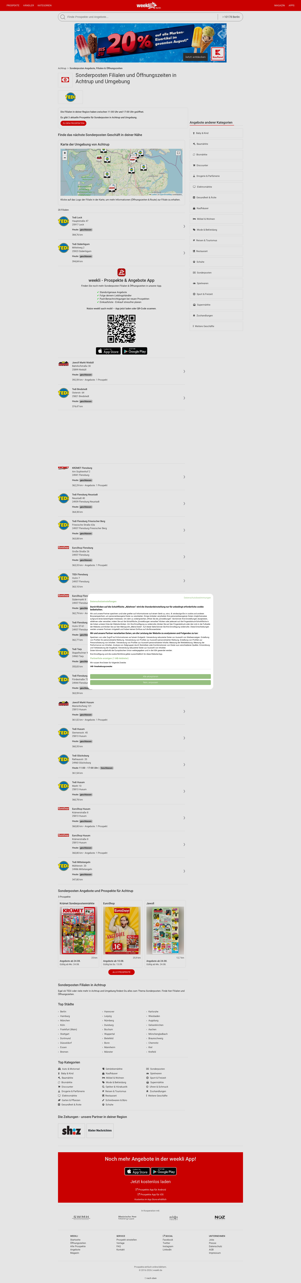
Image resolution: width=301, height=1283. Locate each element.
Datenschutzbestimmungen (197, 597)
